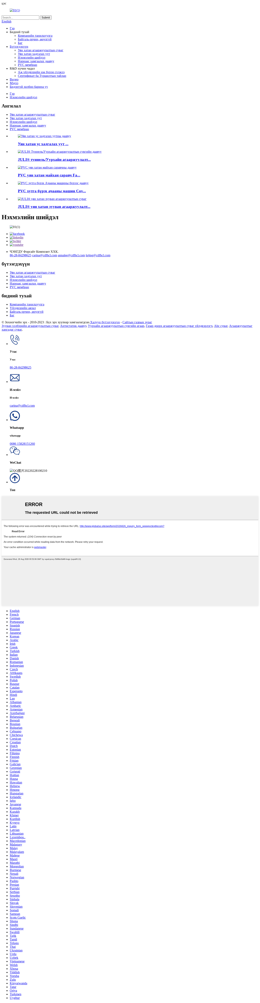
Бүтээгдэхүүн (19, 46)
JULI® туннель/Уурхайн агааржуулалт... (54, 159)
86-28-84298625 (20, 255)
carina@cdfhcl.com (44, 255)
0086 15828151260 (22, 443)
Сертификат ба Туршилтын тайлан (42, 75)
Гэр (12, 28)
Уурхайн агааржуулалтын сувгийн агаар (116, 326)
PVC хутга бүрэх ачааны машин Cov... (52, 191)
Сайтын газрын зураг (137, 322)
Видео (14, 79)
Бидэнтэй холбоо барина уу (29, 86)
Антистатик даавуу (73, 326)
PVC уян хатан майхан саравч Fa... (49, 175)
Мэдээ (14, 83)
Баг (20, 43)
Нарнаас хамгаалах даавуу (36, 61)
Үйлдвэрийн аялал (23, 308)
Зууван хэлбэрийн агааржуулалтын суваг (30, 326)
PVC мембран (27, 65)
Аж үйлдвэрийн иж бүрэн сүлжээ (41, 72)
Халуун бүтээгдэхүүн (105, 322)
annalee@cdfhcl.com (71, 255)
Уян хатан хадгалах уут (34, 54)
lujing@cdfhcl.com (98, 255)
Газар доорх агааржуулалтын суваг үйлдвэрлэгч (179, 326)
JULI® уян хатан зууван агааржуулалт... (54, 206)
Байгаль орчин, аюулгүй (35, 39)
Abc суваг (221, 326)
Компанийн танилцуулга (35, 35)
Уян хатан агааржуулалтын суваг (40, 50)
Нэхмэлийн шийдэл (31, 57)
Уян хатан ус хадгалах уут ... (43, 144)
